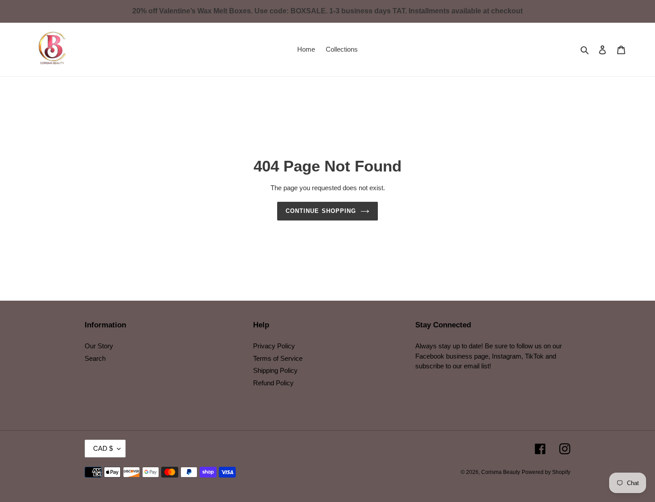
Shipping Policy (275, 370)
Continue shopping (321, 211)
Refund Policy (273, 383)
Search (95, 358)
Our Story (99, 346)
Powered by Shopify (546, 472)
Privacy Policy (274, 346)
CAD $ (103, 448)
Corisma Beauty (500, 472)
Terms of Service (278, 358)
